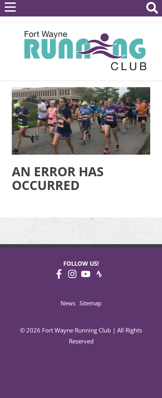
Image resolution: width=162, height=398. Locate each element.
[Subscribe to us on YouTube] (85, 276)
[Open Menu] (10, 7)
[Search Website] (152, 9)
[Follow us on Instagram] (72, 276)
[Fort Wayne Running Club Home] (85, 50)
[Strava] (99, 276)
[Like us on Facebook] (59, 276)
